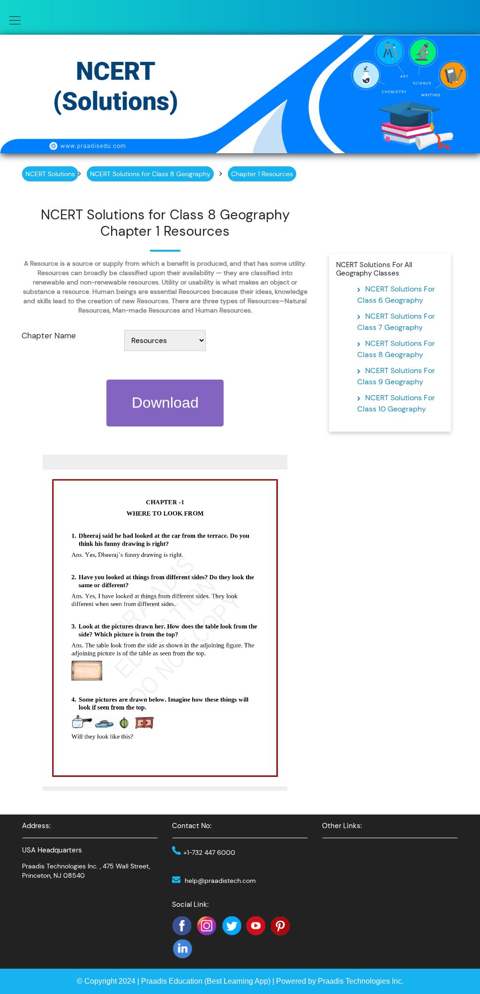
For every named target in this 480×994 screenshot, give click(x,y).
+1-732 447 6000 (209, 852)
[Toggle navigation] (12, 19)
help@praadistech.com (220, 880)
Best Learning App (237, 981)
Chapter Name (49, 335)
